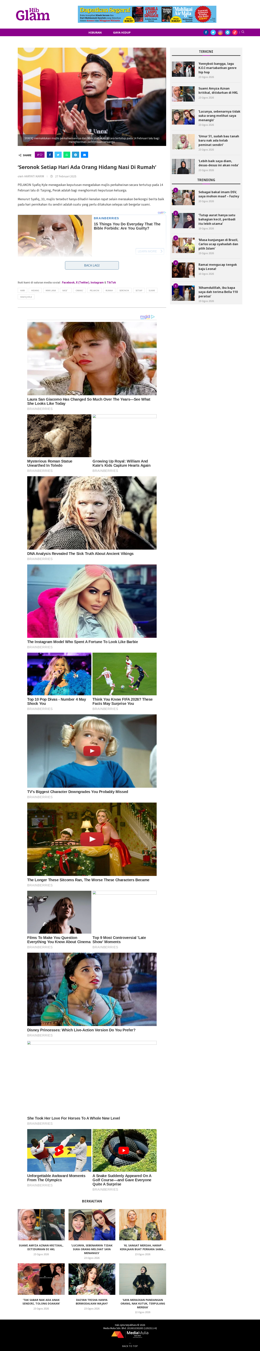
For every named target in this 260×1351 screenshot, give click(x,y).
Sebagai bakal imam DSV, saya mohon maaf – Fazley (219, 194)
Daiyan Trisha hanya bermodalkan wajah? (92, 1301)
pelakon (94, 290)
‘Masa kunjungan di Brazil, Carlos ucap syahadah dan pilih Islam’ (218, 244)
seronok (124, 290)
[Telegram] (227, 32)
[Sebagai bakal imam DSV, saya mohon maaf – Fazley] (183, 197)
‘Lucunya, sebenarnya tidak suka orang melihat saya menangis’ (91, 1249)
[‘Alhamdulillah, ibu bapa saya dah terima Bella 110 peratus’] (183, 293)
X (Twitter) (82, 282)
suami (152, 290)
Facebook (68, 282)
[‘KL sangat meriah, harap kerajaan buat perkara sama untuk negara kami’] (142, 1224)
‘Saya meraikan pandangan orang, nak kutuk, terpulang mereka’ (142, 1303)
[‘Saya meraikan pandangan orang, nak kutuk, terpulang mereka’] (142, 1279)
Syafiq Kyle (26, 296)
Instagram (97, 282)
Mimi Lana (51, 290)
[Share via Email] (84, 155)
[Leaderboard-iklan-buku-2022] (147, 8)
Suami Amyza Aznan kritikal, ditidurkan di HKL (41, 1247)
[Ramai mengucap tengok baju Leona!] (183, 270)
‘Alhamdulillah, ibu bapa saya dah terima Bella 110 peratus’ (218, 292)
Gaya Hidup (122, 32)
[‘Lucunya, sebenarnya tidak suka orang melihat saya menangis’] (92, 1224)
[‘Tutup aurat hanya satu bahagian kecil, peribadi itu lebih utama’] (183, 220)
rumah (109, 290)
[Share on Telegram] (75, 155)
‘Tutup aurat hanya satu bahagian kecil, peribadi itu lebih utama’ (217, 219)
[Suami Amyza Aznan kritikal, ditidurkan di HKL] (41, 1224)
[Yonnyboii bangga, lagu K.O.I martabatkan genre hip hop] (183, 69)
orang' (79, 290)
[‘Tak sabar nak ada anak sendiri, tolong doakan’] (41, 1279)
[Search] (243, 32)
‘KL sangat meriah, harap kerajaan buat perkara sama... (143, 1247)
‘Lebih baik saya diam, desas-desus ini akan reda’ (218, 163)
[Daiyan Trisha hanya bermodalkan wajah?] (92, 1279)
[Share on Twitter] (58, 155)
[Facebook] (206, 32)
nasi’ (65, 290)
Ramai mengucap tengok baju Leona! (218, 267)
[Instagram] (220, 32)
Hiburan (95, 32)
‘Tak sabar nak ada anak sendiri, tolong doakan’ (41, 1301)
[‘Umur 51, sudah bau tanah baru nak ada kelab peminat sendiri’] (183, 141)
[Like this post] (41, 155)
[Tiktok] (235, 32)
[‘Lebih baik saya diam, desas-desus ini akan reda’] (183, 166)
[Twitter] (213, 32)
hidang (35, 290)
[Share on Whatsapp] (66, 155)
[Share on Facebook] (50, 155)
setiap (139, 290)
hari (22, 290)
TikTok (111, 282)
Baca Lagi (92, 265)
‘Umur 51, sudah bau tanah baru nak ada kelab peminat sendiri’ (219, 140)
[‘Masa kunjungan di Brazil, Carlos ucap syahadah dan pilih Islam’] (183, 245)
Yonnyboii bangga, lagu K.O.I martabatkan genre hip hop (218, 68)
